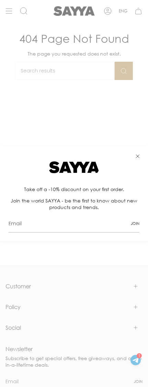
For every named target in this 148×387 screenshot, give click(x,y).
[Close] (137, 156)
